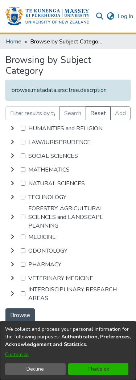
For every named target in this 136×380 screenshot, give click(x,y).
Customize (17, 354)
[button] (47, 16)
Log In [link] (126, 16)
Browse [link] (20, 315)
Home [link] (13, 42)
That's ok (98, 369)
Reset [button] (98, 113)
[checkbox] (23, 128)
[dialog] (68, 351)
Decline (35, 369)
